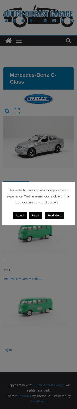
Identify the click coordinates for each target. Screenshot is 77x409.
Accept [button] (20, 215)
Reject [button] (35, 215)
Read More (54, 215)
